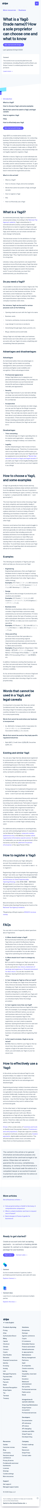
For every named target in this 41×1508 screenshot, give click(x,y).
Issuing (5, 1368)
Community (7, 1453)
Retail (24, 1395)
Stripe (5, 1127)
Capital (5, 1341)
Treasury (6, 1398)
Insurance (25, 1379)
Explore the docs (9, 1302)
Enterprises (26, 1330)
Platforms (25, 1360)
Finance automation (28, 1347)
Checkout (6, 1344)
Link (4, 1371)
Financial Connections (10, 1360)
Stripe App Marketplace (30, 1405)
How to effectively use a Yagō (13, 122)
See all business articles (11, 1200)
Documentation (27, 1420)
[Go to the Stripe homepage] (5, 1319)
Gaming (24, 1371)
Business (22, 10)
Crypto (5, 1352)
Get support (7, 1484)
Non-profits (26, 1387)
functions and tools (30, 1127)
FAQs (5, 119)
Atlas (4, 1333)
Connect (6, 1349)
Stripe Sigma (7, 1390)
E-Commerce (26, 1341)
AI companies (26, 1366)
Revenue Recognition (10, 1387)
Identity (5, 1363)
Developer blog (27, 1437)
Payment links (7, 1376)
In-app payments (27, 1352)
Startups (25, 1333)
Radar (5, 1385)
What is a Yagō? (8, 102)
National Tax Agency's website (14, 907)
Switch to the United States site (14, 1503)
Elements (6, 1357)
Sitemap (6, 1471)
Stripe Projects (27, 1434)
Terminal (6, 1396)
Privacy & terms (8, 1460)
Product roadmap (28, 1444)
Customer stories (9, 1447)
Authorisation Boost (9, 1336)
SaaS (23, 1363)
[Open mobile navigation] (37, 3)
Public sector (26, 1392)
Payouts (5, 1382)
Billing (5, 1338)
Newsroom (25, 1450)
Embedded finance (28, 1344)
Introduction (7, 99)
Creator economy (28, 1368)
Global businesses (28, 1349)
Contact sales (21, 1255)
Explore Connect (9, 1278)
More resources (9, 10)
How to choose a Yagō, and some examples (18, 106)
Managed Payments (9, 1374)
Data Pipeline (7, 1355)
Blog (4, 1450)
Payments (6, 1379)
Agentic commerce (28, 1336)
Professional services (29, 1389)
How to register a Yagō (11, 115)
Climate (5, 1347)
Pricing (5, 1330)
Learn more (7, 71)
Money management (29, 1357)
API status (25, 1426)
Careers (24, 1447)
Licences (6, 1468)
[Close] (37, 1498)
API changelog (26, 1429)
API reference (26, 1423)
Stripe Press (26, 1453)
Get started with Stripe (13, 45)
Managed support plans (11, 1487)
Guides (5, 1444)
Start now (8, 1255)
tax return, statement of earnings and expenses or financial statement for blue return (21, 969)
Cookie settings (8, 1474)
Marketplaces (26, 1355)
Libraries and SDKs (28, 1431)
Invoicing (6, 1366)
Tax (4, 1393)
